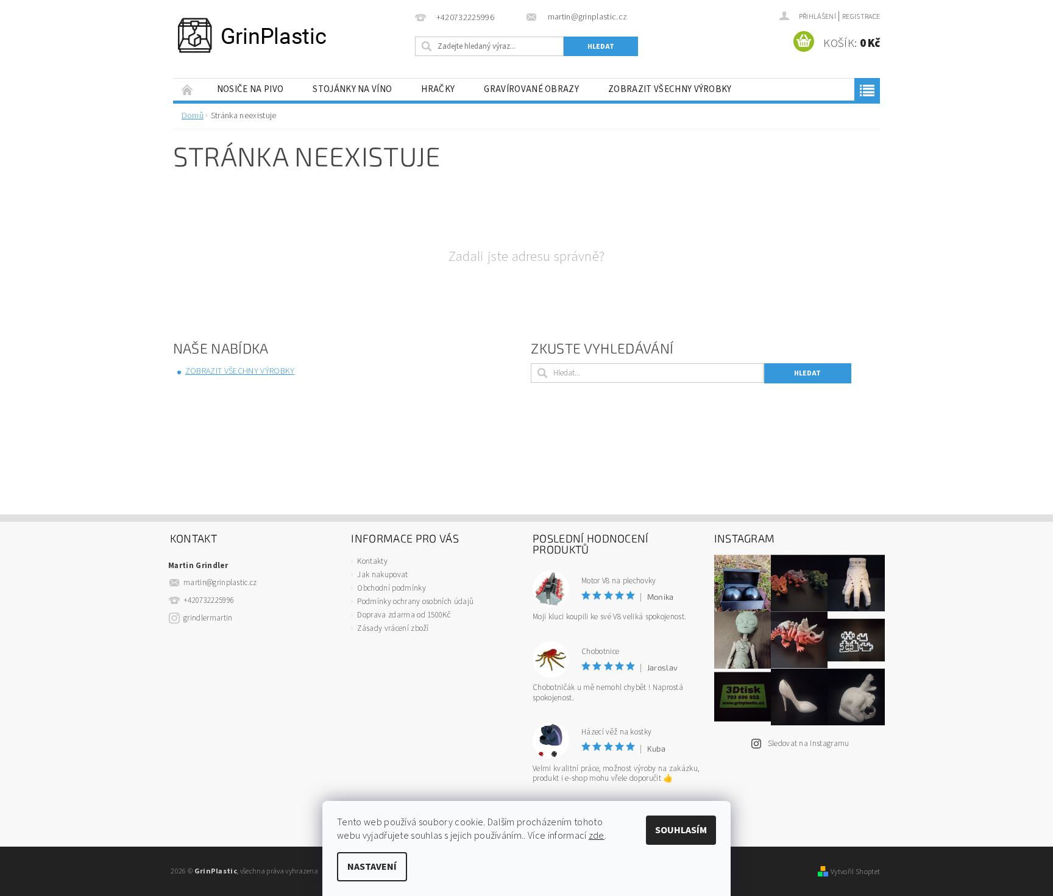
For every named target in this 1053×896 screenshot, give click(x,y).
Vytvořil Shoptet (855, 871)
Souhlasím (681, 830)
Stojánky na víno (352, 89)
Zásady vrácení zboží (392, 628)
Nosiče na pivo (250, 89)
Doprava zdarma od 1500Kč (403, 615)
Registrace (861, 17)
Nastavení (372, 866)
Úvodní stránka (187, 89)
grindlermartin (207, 618)
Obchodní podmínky (391, 588)
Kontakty (372, 561)
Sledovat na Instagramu (808, 743)
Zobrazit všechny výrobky (670, 89)
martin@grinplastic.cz (220, 582)
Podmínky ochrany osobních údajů (415, 601)
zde (596, 835)
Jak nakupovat (382, 574)
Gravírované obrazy (531, 89)
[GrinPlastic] (252, 35)
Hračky (438, 89)
